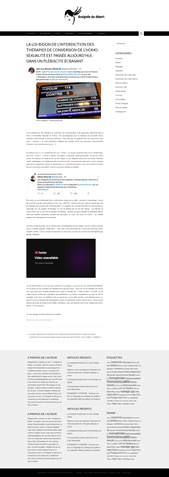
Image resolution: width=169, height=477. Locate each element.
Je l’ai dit (38, 320)
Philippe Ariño (117, 398)
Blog (57, 33)
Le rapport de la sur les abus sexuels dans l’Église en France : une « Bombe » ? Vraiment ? (66, 337)
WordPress (67, 472)
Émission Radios (121, 83)
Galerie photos (120, 91)
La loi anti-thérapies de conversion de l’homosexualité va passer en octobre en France (60, 334)
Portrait (69, 33)
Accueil (31, 33)
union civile (132, 401)
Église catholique (124, 404)
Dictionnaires (85, 33)
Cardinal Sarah (133, 366)
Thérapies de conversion (120, 401)
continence (118, 368)
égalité (132, 403)
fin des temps (117, 372)
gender (112, 375)
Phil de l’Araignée (121, 103)
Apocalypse (127, 362)
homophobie (117, 378)
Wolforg (126, 472)
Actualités (45, 33)
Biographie (119, 67)
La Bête (114, 388)
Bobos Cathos (122, 366)
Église (114, 404)
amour (109, 362)
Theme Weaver (100, 472)
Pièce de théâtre (121, 107)
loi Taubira (128, 388)
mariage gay (127, 391)
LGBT (120, 388)
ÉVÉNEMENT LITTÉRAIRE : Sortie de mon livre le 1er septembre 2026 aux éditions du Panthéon (83, 396)
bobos (114, 365)
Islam (138, 385)
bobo (108, 366)
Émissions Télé (121, 87)
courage (126, 369)
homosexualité (118, 381)
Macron (136, 388)
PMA (125, 398)
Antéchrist (116, 362)
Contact (101, 33)
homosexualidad (132, 378)
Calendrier (119, 71)
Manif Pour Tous (113, 392)
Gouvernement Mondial (125, 375)
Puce (128, 398)
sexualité (110, 401)
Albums (118, 62)
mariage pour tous (124, 395)
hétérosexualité (129, 385)
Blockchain (136, 362)
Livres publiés (120, 99)
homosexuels (118, 385)
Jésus (109, 388)
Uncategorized (120, 112)
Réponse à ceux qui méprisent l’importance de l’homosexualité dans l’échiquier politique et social (83, 372)
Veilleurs (109, 403)
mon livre (69, 164)
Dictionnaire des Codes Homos (126, 79)
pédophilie (134, 398)
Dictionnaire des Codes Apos (125, 75)
